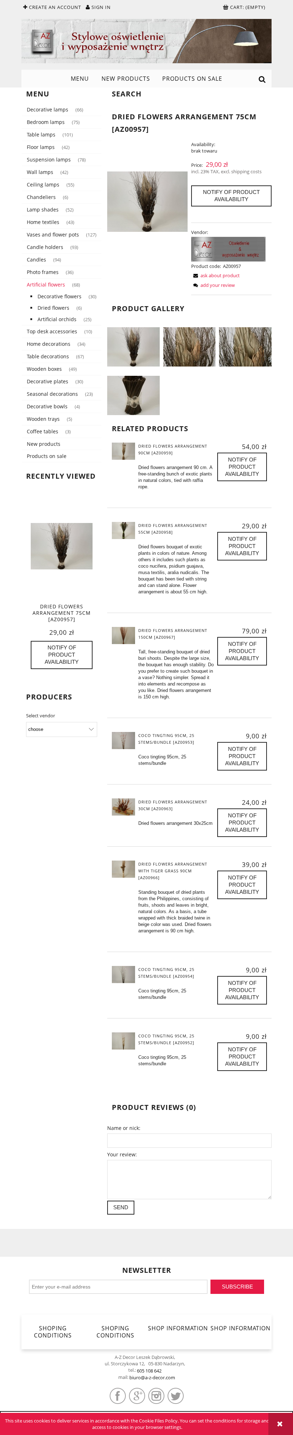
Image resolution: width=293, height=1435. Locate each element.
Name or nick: (123, 1128)
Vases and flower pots (53, 234)
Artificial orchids (57, 319)
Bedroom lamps (46, 122)
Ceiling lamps (43, 184)
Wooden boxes (44, 368)
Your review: (122, 1154)
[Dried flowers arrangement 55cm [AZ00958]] (123, 530)
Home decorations (48, 343)
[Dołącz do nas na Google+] (137, 1396)
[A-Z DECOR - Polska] (228, 248)
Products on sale (46, 456)
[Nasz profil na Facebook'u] (118, 1396)
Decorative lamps (47, 109)
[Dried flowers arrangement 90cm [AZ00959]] (123, 451)
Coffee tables (42, 431)
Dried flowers (53, 307)
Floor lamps (41, 147)
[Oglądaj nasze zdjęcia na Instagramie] (156, 1396)
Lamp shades (43, 209)
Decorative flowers (59, 296)
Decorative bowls (47, 406)
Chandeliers (41, 197)
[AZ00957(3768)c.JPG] (133, 395)
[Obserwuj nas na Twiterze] (176, 1396)
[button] (215, 275)
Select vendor (40, 715)
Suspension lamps (49, 159)
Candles (36, 259)
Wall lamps (40, 172)
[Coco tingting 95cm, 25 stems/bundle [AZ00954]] (123, 974)
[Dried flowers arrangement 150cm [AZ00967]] (123, 635)
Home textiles (43, 222)
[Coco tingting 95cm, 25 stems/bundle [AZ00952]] (123, 1041)
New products (43, 443)
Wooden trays (43, 418)
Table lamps (41, 134)
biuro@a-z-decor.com (152, 1377)
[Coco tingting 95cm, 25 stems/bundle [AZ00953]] (123, 740)
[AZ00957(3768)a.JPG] (189, 346)
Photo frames (43, 272)
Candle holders (45, 247)
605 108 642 (149, 1370)
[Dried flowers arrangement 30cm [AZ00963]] (123, 807)
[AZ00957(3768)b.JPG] (245, 346)
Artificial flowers (46, 284)
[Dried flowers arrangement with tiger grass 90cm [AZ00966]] (123, 869)
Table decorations (48, 356)
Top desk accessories (52, 331)
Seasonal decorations (52, 393)
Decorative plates (47, 381)
